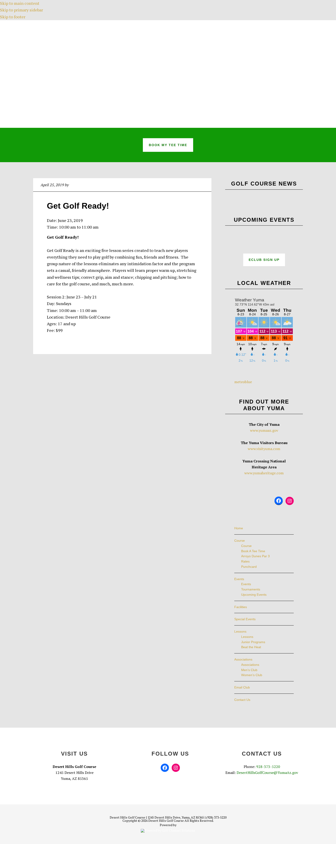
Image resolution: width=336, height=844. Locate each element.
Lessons (240, 631)
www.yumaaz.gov (264, 430)
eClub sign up (264, 260)
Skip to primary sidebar (21, 10)
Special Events (245, 619)
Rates (245, 561)
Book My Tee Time (168, 145)
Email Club (242, 687)
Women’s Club (251, 675)
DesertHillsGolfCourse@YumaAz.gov (267, 772)
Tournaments (250, 589)
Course (239, 540)
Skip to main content (19, 3)
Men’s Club (249, 670)
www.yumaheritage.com (264, 472)
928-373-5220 (268, 766)
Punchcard (249, 566)
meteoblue (243, 381)
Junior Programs (253, 642)
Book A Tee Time (253, 551)
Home (238, 528)
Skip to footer (12, 16)
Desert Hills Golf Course (168, 74)
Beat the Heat (251, 647)
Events (239, 579)
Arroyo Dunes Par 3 (255, 556)
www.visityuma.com (264, 448)
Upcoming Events (254, 594)
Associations (243, 659)
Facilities (240, 607)
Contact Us (242, 700)
